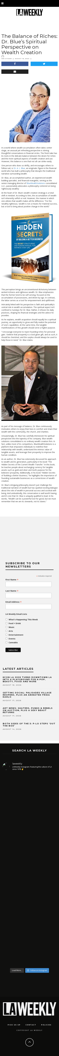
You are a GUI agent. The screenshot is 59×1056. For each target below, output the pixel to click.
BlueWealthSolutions (36, 183)
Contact (31, 1025)
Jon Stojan (6, 58)
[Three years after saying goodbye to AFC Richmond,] (29, 939)
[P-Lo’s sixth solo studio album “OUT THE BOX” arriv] (29, 803)
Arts (11, 631)
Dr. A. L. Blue (19, 168)
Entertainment (16, 635)
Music (11, 627)
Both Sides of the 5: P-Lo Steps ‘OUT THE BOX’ (29, 724)
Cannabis (13, 642)
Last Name (12, 591)
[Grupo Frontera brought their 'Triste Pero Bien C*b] (29, 895)
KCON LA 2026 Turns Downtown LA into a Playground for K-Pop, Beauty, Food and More (27, 679)
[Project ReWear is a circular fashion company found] (29, 855)
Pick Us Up (14, 1025)
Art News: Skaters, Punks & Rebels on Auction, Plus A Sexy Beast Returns (28, 710)
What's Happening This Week (23, 619)
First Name (12, 579)
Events (12, 638)
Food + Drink (15, 623)
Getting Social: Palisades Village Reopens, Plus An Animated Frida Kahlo (27, 694)
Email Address (13, 602)
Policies (46, 1025)
